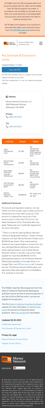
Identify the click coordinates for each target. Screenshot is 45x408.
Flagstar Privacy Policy (11, 343)
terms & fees (20, 312)
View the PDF (15, 69)
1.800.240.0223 (15, 117)
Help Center (6, 368)
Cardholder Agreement (11, 324)
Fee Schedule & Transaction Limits (16, 328)
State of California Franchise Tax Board (25, 304)
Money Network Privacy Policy (15, 339)
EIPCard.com (30, 219)
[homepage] (10, 43)
